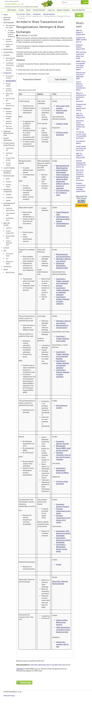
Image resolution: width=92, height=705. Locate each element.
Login (79, 15)
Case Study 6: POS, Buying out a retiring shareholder (63, 533)
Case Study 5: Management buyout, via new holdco (61, 547)
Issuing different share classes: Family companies (62, 172)
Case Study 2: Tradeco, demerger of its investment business (62, 282)
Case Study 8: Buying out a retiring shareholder (63, 540)
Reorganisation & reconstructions (62, 326)
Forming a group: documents (62, 133)
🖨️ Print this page (24, 682)
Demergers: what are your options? (63, 260)
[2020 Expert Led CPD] (81, 207)
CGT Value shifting (62, 190)
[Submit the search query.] (85, 2)
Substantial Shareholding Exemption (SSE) (62, 265)
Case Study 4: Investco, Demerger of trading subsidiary (62, 300)
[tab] (32, 79)
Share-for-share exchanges (61, 111)
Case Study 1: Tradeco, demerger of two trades (62, 338)
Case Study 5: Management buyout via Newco (62, 470)
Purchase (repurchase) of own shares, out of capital (63, 518)
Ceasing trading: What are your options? (62, 622)
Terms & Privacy (9, 696)
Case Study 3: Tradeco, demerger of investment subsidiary (62, 291)
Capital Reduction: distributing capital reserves (63, 219)
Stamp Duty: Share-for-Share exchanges (60, 582)
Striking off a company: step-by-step (62, 644)
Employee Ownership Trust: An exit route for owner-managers (63, 456)
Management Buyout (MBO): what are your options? (63, 448)
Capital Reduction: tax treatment (62, 224)
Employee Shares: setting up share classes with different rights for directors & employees (62, 182)
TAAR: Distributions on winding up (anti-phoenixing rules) (63, 629)
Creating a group (62, 124)
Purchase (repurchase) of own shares (63, 511)
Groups (58, 564)
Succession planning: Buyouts (62, 442)
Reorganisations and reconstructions (63, 255)
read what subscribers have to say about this (46, 665)
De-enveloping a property (61, 406)
